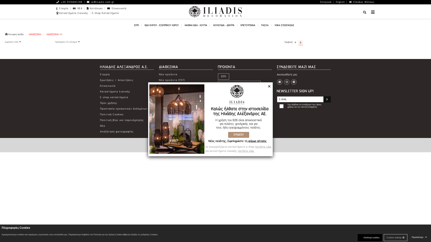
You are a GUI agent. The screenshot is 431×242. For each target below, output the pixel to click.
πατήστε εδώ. (263, 146)
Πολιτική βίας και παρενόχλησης (122, 120)
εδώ (125, 234)
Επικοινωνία (119, 8)
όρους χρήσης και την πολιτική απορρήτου (305, 106)
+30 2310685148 (71, 2)
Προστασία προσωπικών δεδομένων (124, 108)
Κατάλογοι (96, 8)
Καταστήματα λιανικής (115, 91)
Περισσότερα (417, 237)
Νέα (102, 126)
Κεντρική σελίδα (16, 34)
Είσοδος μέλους (364, 2)
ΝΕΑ (79, 8)
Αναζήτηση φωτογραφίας (117, 131)
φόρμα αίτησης (257, 141)
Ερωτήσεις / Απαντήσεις (117, 80)
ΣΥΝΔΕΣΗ (239, 134)
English (340, 2)
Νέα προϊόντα (168, 74)
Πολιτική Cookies (112, 114)
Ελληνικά (326, 2)
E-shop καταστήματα (114, 97)
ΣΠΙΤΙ (223, 76)
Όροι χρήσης (109, 103)
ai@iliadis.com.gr (102, 2)
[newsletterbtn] (327, 99)
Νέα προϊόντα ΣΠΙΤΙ (172, 80)
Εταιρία (63, 8)
